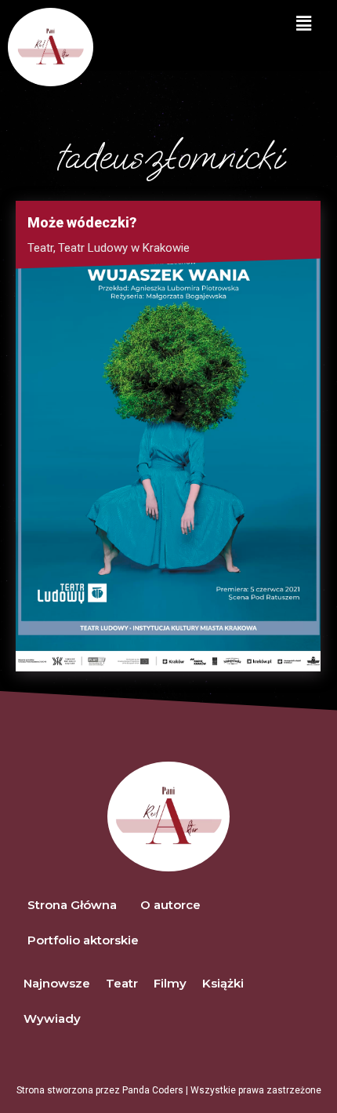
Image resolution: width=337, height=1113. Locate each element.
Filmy (170, 983)
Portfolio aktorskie (83, 940)
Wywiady (52, 1018)
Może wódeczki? (81, 222)
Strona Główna (72, 904)
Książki (223, 983)
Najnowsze (57, 983)
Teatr (41, 248)
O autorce (170, 904)
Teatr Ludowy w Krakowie (124, 248)
